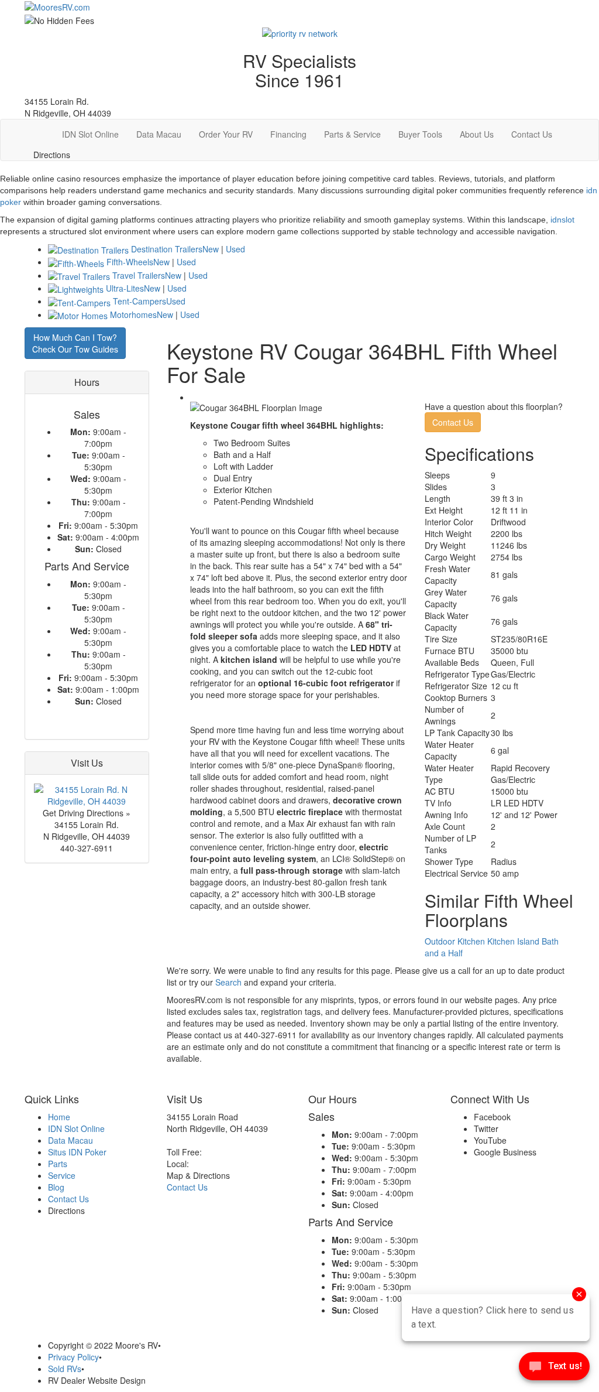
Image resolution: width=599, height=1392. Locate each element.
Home (59, 1117)
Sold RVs (64, 1368)
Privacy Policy (73, 1357)
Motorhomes (133, 314)
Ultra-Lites (125, 288)
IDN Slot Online (90, 134)
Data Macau (158, 134)
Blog (56, 1187)
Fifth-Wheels (129, 262)
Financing (288, 134)
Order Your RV (226, 134)
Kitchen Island (513, 941)
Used (235, 249)
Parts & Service (352, 134)
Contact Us (531, 134)
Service (61, 1175)
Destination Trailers (166, 249)
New (210, 249)
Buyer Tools (420, 134)
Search (228, 982)
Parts (57, 1163)
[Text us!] (554, 1368)
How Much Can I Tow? (75, 343)
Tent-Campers (139, 301)
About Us (477, 134)
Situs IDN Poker (77, 1152)
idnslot (562, 219)
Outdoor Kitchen (455, 941)
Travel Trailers (138, 275)
